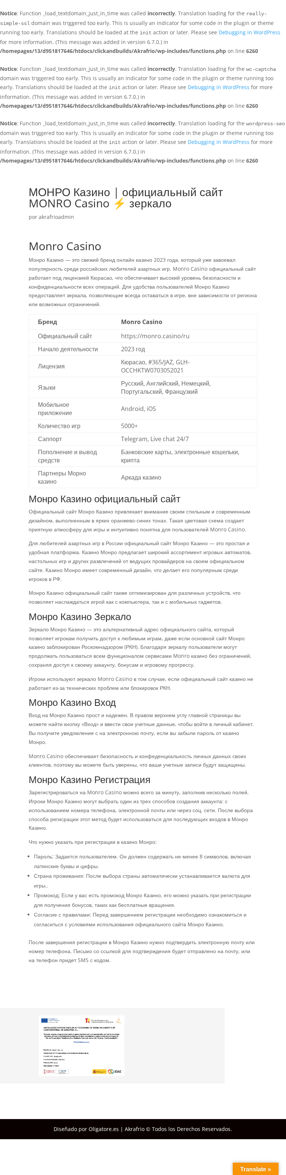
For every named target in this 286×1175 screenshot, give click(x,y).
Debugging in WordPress (249, 32)
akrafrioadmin (56, 216)
